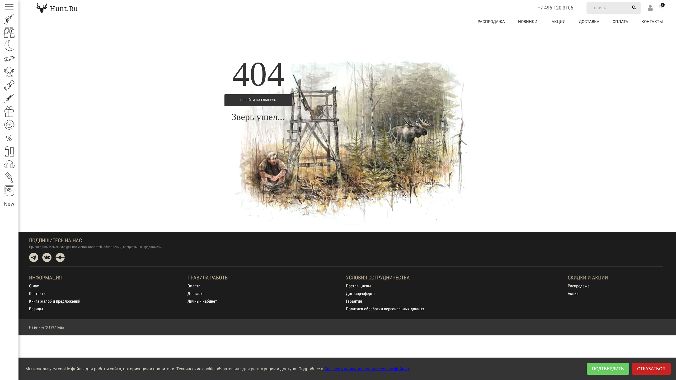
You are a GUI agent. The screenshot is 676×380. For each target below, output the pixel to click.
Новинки (527, 21)
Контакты (652, 21)
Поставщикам (358, 285)
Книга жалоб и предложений (54, 301)
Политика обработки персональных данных (385, 308)
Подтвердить (608, 369)
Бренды (36, 308)
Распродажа (491, 21)
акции (559, 21)
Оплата (620, 21)
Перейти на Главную (258, 100)
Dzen (60, 257)
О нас (34, 285)
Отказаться (651, 369)
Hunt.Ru (57, 8)
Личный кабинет (202, 301)
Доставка (589, 21)
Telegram (33, 257)
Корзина (660, 8)
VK (46, 257)
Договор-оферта (360, 293)
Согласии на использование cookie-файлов (366, 368)
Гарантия (354, 301)
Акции (573, 293)
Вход (650, 8)
